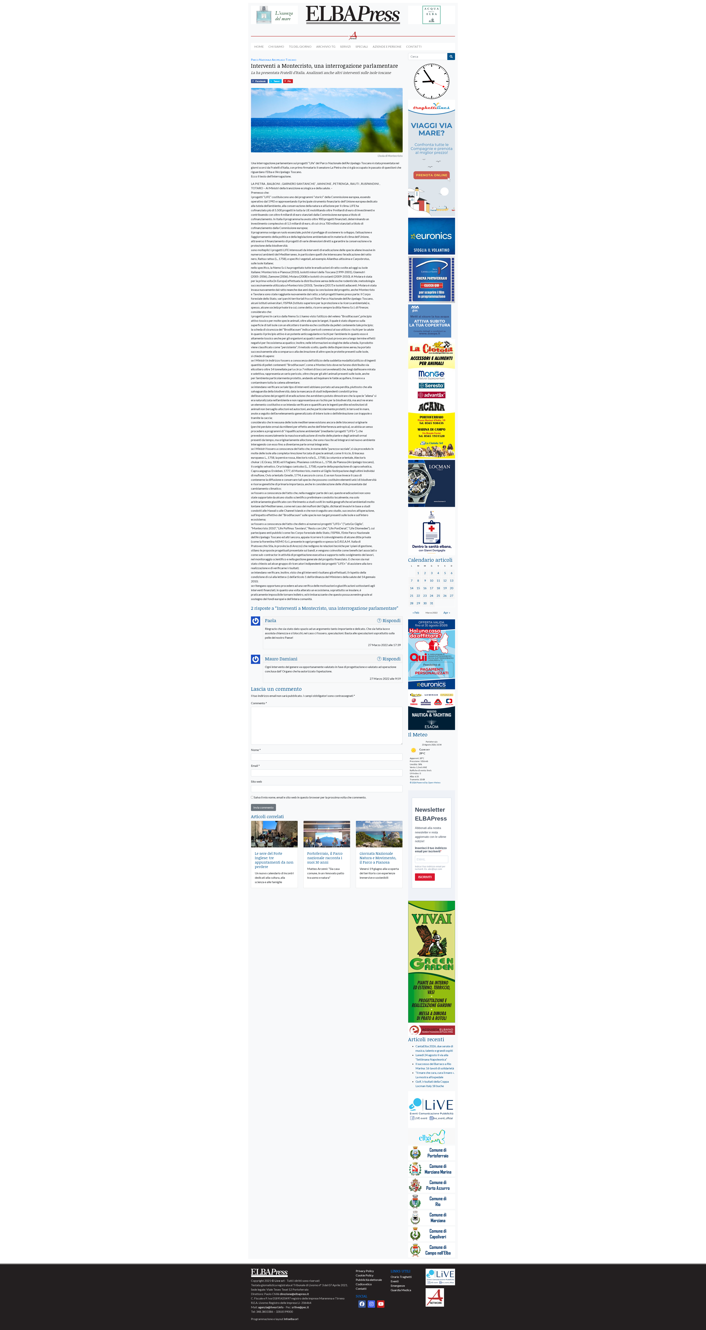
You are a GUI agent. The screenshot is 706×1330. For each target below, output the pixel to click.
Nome (256, 750)
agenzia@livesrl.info (271, 1307)
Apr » (446, 612)
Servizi (345, 46)
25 (438, 595)
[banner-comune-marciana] (431, 1218)
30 (425, 603)
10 (431, 580)
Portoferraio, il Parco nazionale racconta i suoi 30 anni (325, 858)
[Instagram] (371, 1304)
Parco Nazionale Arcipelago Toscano (273, 59)
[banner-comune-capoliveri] (431, 1234)
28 (411, 603)
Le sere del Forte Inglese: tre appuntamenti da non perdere (274, 860)
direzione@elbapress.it (294, 1294)
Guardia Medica (401, 1290)
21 (411, 595)
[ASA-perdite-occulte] (429, 321)
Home (259, 46)
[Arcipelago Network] (435, 1297)
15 (418, 588)
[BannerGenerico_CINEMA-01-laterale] (431, 279)
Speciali (362, 46)
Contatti (414, 46)
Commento (259, 703)
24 (431, 595)
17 (431, 588)
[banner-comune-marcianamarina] (431, 1169)
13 (451, 580)
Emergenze (398, 1285)
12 (445, 580)
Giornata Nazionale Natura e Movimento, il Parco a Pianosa (378, 858)
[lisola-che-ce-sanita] (431, 532)
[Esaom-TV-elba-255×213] (431, 710)
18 (438, 588)
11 (438, 580)
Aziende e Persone (387, 46)
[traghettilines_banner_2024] (431, 158)
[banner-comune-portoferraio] (431, 1153)
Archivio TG (325, 46)
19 (445, 588)
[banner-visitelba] (431, 1137)
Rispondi (392, 620)
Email (255, 765)
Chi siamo (276, 46)
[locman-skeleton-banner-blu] (431, 483)
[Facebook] (362, 1304)
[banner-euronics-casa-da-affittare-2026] (431, 654)
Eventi (395, 1281)
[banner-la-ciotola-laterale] (431, 399)
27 (451, 595)
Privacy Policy (365, 1271)
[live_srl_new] (431, 1110)
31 (431, 603)
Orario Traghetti (401, 1276)
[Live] (440, 1276)
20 (451, 588)
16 (425, 588)
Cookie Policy (364, 1275)
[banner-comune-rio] (431, 1202)
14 (411, 588)
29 (418, 603)
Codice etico (364, 1284)
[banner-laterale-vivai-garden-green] (431, 962)
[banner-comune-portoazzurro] (431, 1185)
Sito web (256, 781)
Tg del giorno (300, 46)
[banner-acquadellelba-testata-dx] (431, 15)
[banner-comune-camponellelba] (431, 1250)
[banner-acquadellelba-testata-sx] (274, 15)
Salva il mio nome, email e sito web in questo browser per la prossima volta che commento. (310, 797)
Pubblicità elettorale (369, 1279)
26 (445, 595)
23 (425, 595)
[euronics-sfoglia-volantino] (431, 236)
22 (418, 595)
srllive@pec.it (300, 1307)
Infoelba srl (291, 1319)
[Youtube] (380, 1304)
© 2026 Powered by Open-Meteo (425, 782)
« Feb (416, 612)
